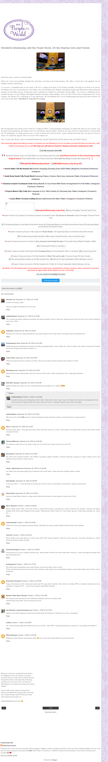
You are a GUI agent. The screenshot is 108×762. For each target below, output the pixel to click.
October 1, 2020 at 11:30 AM (32, 397)
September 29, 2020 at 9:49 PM (30, 383)
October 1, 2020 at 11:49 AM (29, 549)
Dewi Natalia (10, 481)
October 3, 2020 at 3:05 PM (27, 635)
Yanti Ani (9, 535)
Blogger (54, 760)
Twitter (67, 169)
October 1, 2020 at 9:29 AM (26, 522)
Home (50, 708)
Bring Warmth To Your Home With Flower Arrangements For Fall (58, 184)
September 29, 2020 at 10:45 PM (28, 414)
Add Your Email (64, 158)
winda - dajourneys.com (14, 468)
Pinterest (93, 169)
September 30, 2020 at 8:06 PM (26, 481)
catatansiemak (11, 522)
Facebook (85, 169)
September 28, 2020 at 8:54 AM (31, 343)
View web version (50, 712)
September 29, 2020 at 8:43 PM (26, 358)
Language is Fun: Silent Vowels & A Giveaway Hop (51, 191)
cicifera (8, 622)
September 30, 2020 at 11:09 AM (26, 454)
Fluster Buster (47, 232)
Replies (10, 393)
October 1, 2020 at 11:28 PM (21, 622)
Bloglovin (75, 169)
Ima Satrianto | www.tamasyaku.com (19, 610)
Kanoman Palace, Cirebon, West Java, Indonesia (54, 176)
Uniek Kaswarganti (13, 549)
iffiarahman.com (12, 370)
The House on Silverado (65, 215)
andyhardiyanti (11, 316)
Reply (8, 309)
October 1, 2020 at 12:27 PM (26, 564)
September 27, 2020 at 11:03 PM (29, 316)
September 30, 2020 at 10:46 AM (31, 441)
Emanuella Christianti (14, 581)
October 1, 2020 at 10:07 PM (42, 610)
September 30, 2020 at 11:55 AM (35, 468)
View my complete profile (9, 755)
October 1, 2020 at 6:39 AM (27, 506)
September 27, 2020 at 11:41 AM (27, 299)
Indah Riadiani (11, 414)
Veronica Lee (10, 299)
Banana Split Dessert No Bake (48, 199)
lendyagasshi (11, 564)
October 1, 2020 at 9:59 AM (22, 535)
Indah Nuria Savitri (9, 745)
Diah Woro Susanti (13, 383)
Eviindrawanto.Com (13, 343)
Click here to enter (50, 280)
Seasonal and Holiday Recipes (51, 241)
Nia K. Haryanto (11, 506)
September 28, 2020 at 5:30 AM (25, 331)
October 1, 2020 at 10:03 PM (37, 595)
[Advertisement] (51, 5)
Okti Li (8, 426)
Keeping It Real (45, 251)
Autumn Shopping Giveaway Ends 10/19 (49, 169)
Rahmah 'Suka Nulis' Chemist (16, 595)
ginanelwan (10, 454)
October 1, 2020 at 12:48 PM (31, 581)
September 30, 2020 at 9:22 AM (22, 426)
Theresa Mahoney (12, 441)
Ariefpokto (10, 331)
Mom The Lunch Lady (56, 256)
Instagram (36, 171)
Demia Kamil (10, 493)
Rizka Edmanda (11, 635)
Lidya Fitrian (10, 358)
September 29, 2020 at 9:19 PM (29, 370)
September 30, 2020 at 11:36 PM (27, 493)
